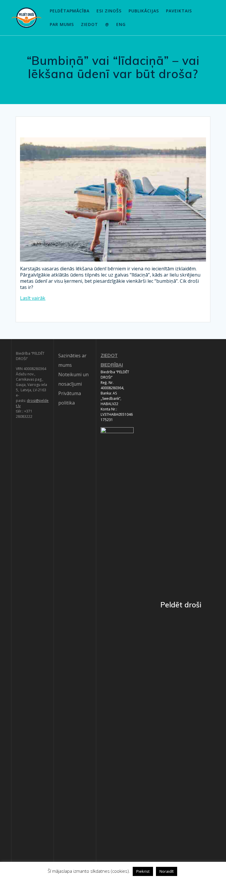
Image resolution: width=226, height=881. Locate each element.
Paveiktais (179, 11)
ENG (121, 24)
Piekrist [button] (142, 871)
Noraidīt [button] (166, 871)
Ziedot (89, 24)
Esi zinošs (109, 11)
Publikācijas (144, 11)
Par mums (62, 24)
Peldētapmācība (69, 11)
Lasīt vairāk (32, 298)
